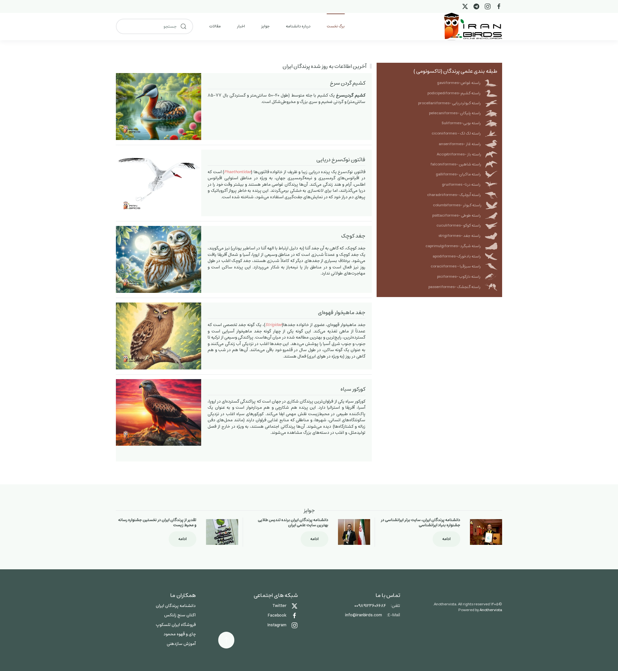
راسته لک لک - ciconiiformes (456, 133)
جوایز (265, 26)
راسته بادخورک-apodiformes (457, 256)
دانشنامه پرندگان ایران (176, 606)
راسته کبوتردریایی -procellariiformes (449, 103)
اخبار (241, 26)
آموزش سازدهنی (181, 644)
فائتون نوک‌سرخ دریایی (340, 159)
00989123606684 (370, 606)
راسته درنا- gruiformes (461, 184)
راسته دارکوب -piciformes (459, 276)
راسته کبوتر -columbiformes (457, 205)
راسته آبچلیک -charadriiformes (454, 194)
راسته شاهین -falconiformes (455, 164)
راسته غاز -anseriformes (460, 144)
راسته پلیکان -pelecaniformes (455, 113)
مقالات (215, 26)
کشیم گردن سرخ (347, 83)
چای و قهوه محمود (180, 634)
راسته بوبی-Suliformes (461, 123)
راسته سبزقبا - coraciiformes (456, 266)
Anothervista (491, 610)
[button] (226, 640)
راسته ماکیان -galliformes (458, 174)
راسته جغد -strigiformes (459, 235)
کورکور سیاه (353, 389)
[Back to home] (473, 26)
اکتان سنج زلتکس (180, 615)
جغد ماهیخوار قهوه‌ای (341, 312)
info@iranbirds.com (363, 615)
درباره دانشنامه (298, 26)
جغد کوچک (353, 235)
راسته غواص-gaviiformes (459, 82)
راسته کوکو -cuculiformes (458, 225)
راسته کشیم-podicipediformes (454, 93)
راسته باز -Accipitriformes (459, 154)
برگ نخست (336, 26)
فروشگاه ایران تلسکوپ (176, 625)
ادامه (446, 539)
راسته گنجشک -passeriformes (454, 287)
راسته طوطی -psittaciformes (456, 215)
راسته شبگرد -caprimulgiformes (453, 246)
